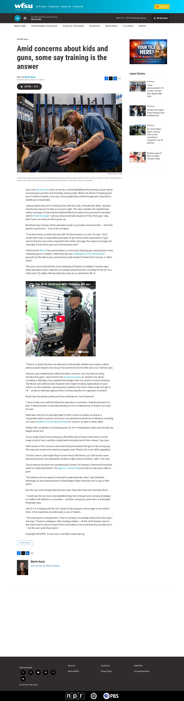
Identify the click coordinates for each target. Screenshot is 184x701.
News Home (20, 26)
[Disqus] (92, 622)
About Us (71, 666)
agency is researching (69, 468)
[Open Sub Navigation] (28, 26)
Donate (163, 6)
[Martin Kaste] (22, 567)
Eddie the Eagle (41, 216)
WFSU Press (112, 26)
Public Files (138, 666)
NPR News (150, 82)
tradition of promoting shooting (52, 421)
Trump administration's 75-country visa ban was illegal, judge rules (155, 90)
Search (142, 26)
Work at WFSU (73, 671)
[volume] (25, 18)
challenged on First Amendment (89, 254)
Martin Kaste (30, 77)
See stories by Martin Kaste (45, 565)
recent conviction (72, 377)
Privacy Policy (106, 671)
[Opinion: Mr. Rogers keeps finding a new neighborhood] (138, 110)
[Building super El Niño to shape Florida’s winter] (138, 157)
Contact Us (105, 666)
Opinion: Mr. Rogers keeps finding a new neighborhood (156, 113)
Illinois (43, 250)
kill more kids (43, 189)
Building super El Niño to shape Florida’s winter (154, 156)
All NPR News (22, 39)
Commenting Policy (141, 671)
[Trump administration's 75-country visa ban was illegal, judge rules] (138, 86)
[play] (18, 18)
